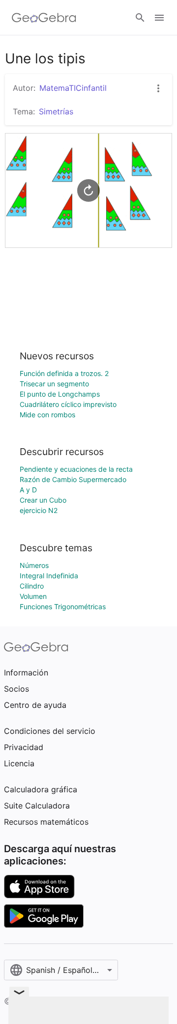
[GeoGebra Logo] (44, 18)
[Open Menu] (159, 18)
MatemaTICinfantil (73, 88)
